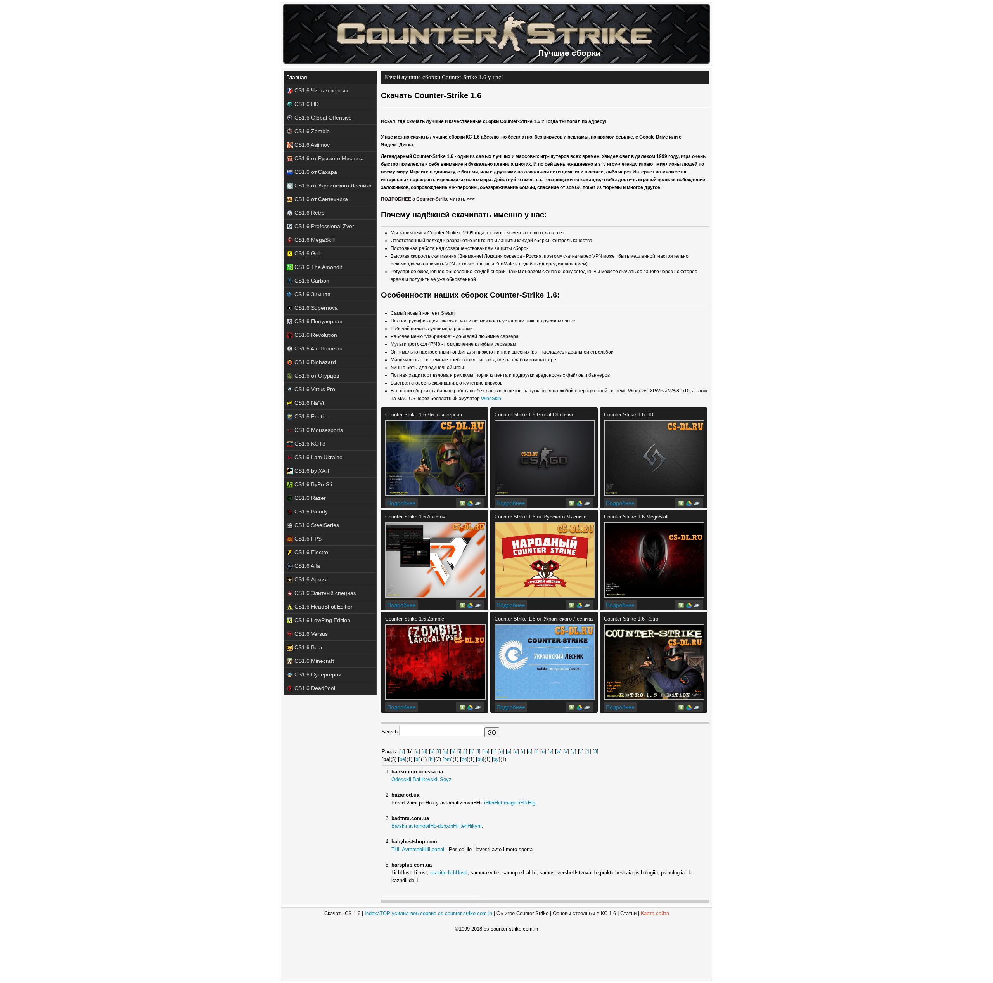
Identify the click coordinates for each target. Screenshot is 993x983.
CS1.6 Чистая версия (320, 90)
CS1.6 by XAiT (311, 471)
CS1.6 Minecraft (313, 661)
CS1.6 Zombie (311, 131)
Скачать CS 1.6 (342, 913)
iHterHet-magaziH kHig (509, 803)
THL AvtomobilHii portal (417, 849)
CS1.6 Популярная (318, 321)
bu (480, 759)
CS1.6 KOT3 (309, 443)
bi (417, 759)
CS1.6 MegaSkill (314, 240)
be (402, 759)
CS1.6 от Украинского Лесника (332, 185)
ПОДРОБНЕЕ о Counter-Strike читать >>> (428, 199)
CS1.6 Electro (310, 552)
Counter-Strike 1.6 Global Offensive (534, 415)
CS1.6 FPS (307, 539)
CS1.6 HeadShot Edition (323, 606)
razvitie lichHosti (448, 873)
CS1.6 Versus (310, 634)
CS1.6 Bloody (310, 511)
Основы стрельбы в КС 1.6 (584, 913)
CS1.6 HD (306, 104)
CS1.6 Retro (309, 213)
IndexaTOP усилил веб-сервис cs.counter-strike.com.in (428, 913)
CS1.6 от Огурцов (316, 376)
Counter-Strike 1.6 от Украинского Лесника (544, 619)
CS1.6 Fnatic (309, 416)
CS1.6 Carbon (311, 280)
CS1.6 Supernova (315, 308)
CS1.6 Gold (308, 253)
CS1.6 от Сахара (315, 172)
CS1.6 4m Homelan (318, 348)
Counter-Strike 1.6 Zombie (414, 619)
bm (447, 759)
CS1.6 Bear (308, 647)
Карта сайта (655, 913)
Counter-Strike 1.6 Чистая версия (423, 415)
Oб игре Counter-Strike (522, 913)
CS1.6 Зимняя (311, 294)
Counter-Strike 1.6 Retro (631, 619)
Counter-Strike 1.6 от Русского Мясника (540, 517)
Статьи (628, 913)
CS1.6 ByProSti (312, 484)
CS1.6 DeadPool (314, 688)
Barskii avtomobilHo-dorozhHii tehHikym (436, 826)
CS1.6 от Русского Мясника (328, 158)
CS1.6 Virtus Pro (314, 389)
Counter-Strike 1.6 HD (628, 415)
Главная (296, 77)
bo (464, 759)
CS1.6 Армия (310, 579)
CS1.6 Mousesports (318, 430)
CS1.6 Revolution (315, 335)
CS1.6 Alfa (306, 566)
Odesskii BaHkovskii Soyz (421, 779)
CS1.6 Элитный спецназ (324, 593)
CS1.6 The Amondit (317, 267)
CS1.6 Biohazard (314, 362)
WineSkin (491, 398)
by (496, 759)
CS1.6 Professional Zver (323, 226)
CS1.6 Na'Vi (308, 403)
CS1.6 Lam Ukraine (318, 457)
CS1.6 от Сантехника (320, 199)
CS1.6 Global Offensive (322, 117)
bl (432, 759)
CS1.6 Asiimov (311, 145)
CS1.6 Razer (309, 498)
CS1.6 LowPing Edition (321, 620)
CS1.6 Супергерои (317, 674)
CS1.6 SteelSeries (316, 525)
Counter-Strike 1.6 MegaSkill (636, 517)
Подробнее (401, 503)
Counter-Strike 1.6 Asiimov (415, 517)
